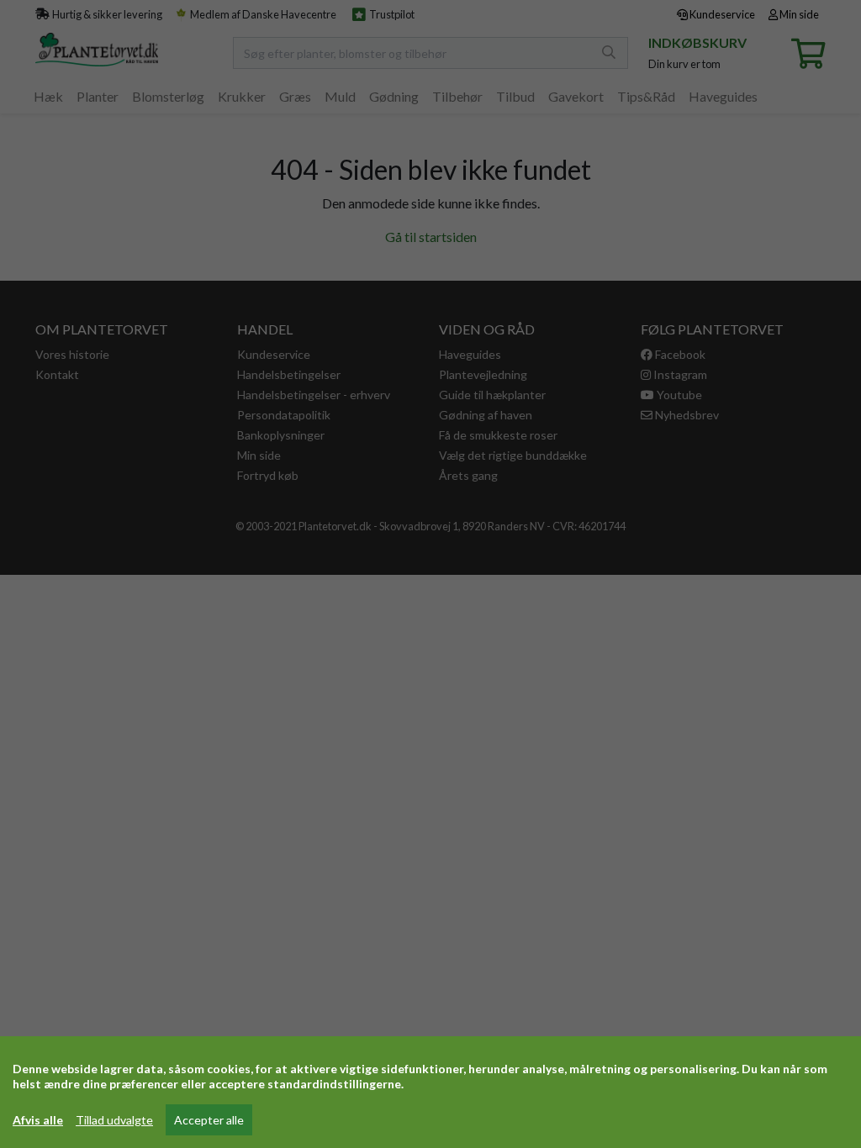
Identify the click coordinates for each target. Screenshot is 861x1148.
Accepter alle (209, 1120)
